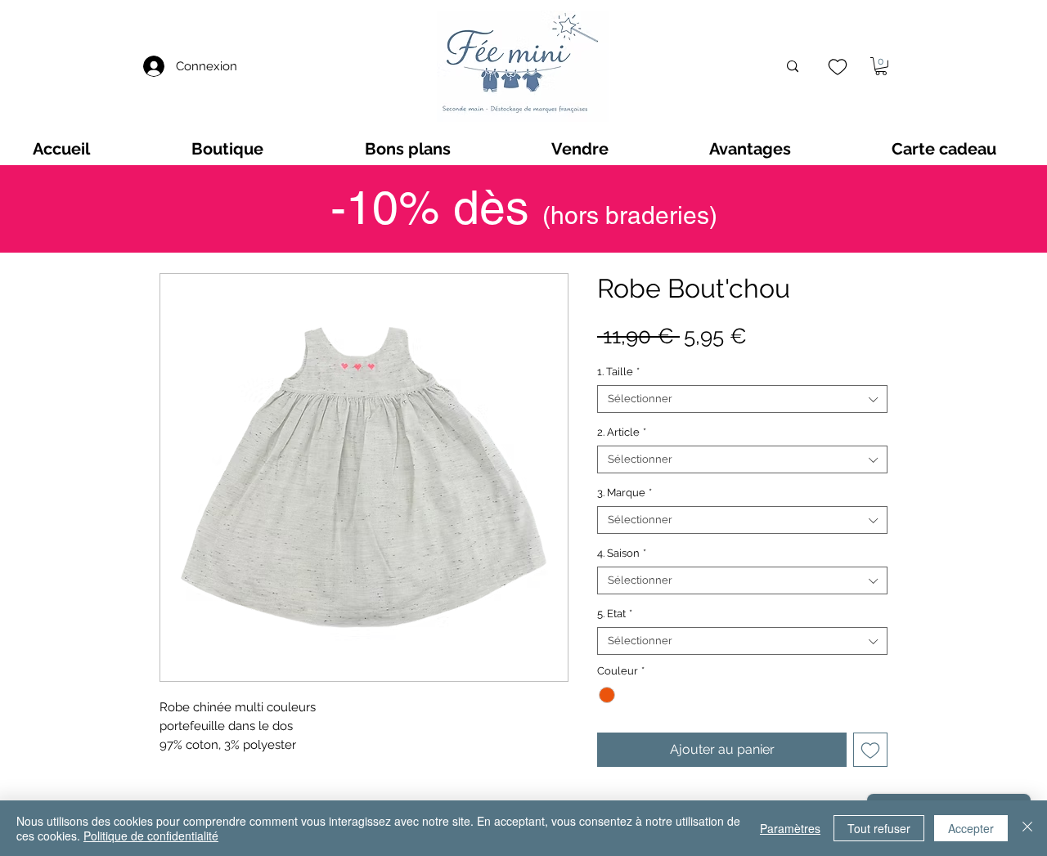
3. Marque (624, 492)
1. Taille (618, 371)
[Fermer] (1027, 828)
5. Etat (614, 613)
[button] (881, 66)
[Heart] (837, 66)
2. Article (621, 432)
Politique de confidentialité (150, 835)
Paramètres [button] (790, 828)
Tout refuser (878, 828)
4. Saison (621, 553)
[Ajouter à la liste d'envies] (870, 750)
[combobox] (742, 399)
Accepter (971, 828)
